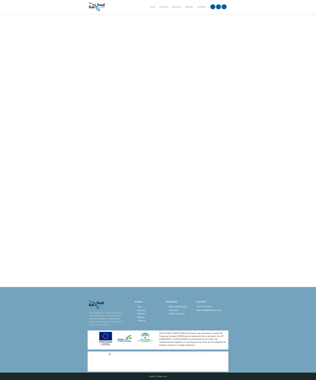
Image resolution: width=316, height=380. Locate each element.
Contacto (201, 7)
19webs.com (161, 376)
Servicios (163, 7)
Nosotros (176, 7)
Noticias (189, 7)
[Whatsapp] (224, 6)
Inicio (152, 7)
